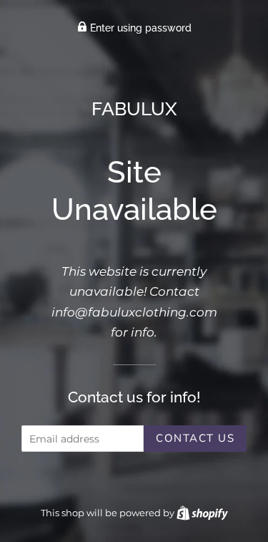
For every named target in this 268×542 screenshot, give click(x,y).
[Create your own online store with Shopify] (202, 512)
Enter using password (139, 28)
